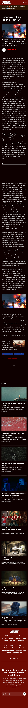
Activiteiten (20, 640)
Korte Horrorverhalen (8, 648)
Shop (24, 638)
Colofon (7, 635)
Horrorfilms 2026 (17, 652)
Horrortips (12, 645)
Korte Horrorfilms (21, 648)
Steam (6, 640)
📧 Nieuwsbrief (19, 354)
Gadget (6, 645)
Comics (21, 643)
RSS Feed (4, 638)
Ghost (16, 658)
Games (3, 13)
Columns (8, 652)
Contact (21, 635)
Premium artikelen (21, 650)
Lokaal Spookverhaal (8, 650)
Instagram (12, 640)
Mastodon (18, 638)
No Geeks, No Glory (14, 655)
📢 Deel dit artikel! (7, 354)
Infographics (21, 645)
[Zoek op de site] (23, 2)
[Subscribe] (24, 694)
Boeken (7, 643)
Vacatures (14, 635)
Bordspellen (14, 643)
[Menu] (26, 2)
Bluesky (11, 638)
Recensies (14, 358)
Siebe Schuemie (11, 49)
